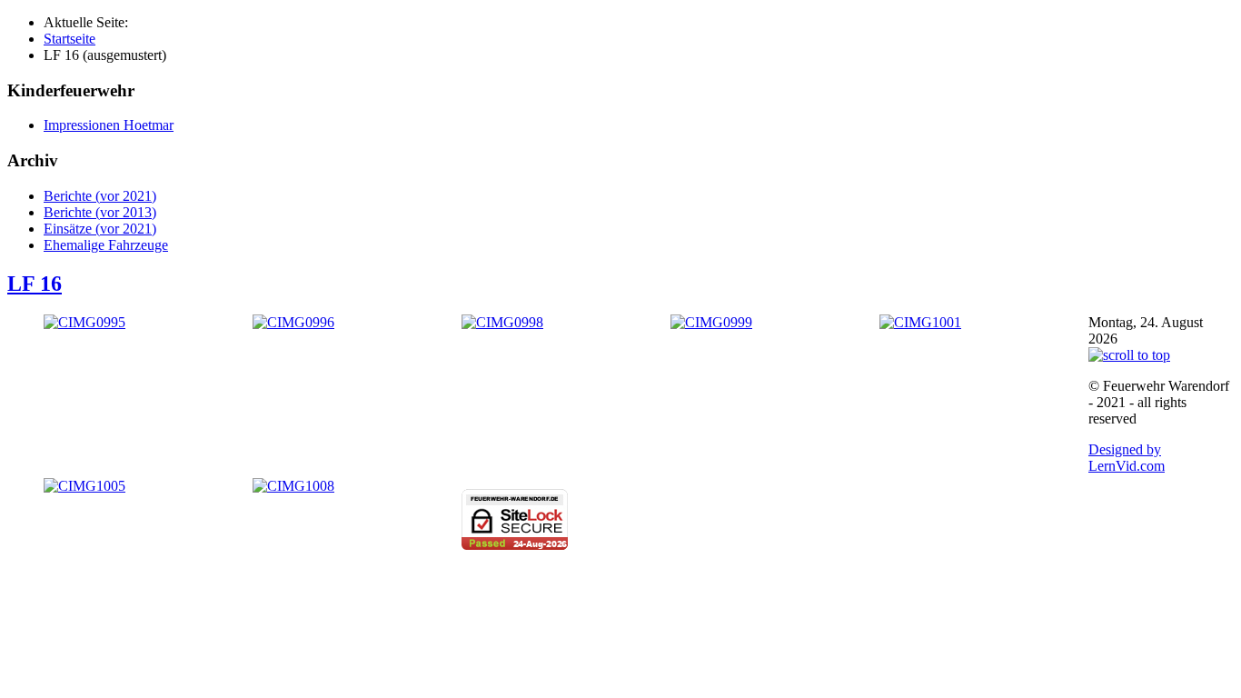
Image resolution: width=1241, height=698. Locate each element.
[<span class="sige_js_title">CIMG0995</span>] (84, 322)
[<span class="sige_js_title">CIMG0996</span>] (293, 322)
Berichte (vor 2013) (100, 212)
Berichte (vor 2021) (100, 196)
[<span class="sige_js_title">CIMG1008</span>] (293, 486)
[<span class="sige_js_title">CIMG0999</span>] (711, 322)
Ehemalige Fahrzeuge (106, 245)
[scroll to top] (1129, 355)
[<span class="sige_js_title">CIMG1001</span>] (920, 322)
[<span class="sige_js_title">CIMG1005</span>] (84, 486)
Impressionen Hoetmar (109, 125)
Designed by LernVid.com (1126, 458)
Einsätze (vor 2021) (100, 228)
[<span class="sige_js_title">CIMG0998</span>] (502, 322)
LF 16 (34, 283)
